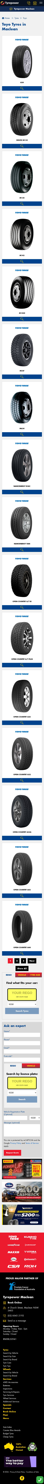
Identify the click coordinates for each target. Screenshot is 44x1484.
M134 (22, 198)
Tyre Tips (6, 1366)
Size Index (7, 1427)
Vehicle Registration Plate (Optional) (14, 1113)
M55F (22, 371)
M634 (22, 428)
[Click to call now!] (28, 3)
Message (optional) (12, 1122)
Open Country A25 (22, 717)
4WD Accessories (10, 1382)
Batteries (6, 1385)
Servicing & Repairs (11, 1392)
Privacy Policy (15, 1143)
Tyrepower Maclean (23, 8)
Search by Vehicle (10, 1353)
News (6, 1418)
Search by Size (9, 1356)
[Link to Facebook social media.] (22, 1478)
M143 (22, 255)
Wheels (7, 1369)
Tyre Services (8, 1395)
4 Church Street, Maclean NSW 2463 (23, 1309)
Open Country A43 (22, 890)
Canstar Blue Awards (11, 1430)
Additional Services (11, 1401)
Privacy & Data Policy (17, 1472)
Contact (7, 1408)
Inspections (7, 1388)
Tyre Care (7, 1362)
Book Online (9, 1411)
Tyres (5, 1349)
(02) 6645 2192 (16, 1315)
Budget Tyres (8, 1433)
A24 (22, 82)
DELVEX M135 (22, 140)
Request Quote (12, 1153)
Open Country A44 (22, 947)
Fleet (5, 1415)
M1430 (22, 313)
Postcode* (8, 1056)
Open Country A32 (22, 775)
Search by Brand (10, 1359)
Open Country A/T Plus (22, 659)
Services (7, 1379)
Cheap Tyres (8, 1436)
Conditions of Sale (32, 1472)
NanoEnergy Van (22, 544)
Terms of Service (32, 1143)
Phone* (7, 1039)
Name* (7, 1031)
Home (7, 18)
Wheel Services (9, 1398)
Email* (7, 1048)
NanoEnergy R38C (22, 486)
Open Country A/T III (22, 601)
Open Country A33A (22, 832)
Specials (7, 1405)
